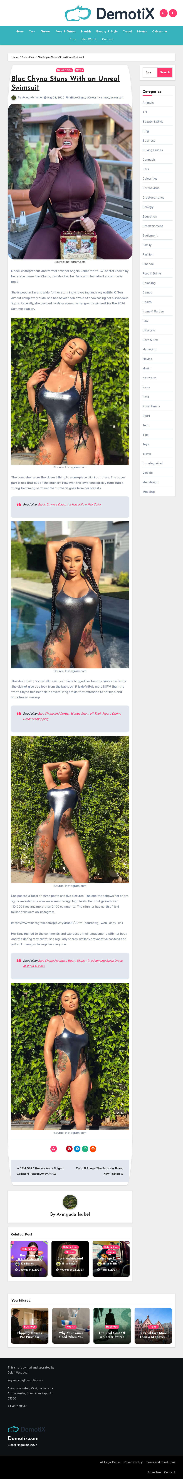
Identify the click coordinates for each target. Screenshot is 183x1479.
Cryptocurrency (153, 197)
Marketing (149, 349)
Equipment (150, 235)
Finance (148, 264)
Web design (150, 482)
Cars (73, 39)
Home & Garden (153, 311)
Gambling (149, 283)
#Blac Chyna (77, 97)
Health (86, 31)
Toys (146, 444)
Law (145, 321)
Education (150, 216)
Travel (127, 31)
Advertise (154, 1472)
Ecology (148, 207)
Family (147, 245)
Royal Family (151, 406)
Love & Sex (150, 340)
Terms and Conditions (160, 1462)
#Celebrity (93, 97)
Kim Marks (27, 1263)
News (79, 70)
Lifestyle (149, 330)
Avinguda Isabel (32, 97)
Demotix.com (23, 1438)
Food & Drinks (66, 31)
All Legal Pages (110, 1462)
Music (111, 1252)
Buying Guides (153, 150)
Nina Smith (69, 1263)
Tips (145, 435)
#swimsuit (116, 97)
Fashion (148, 254)
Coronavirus (151, 188)
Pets (146, 397)
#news (105, 97)
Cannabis (149, 159)
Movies (142, 31)
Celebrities (159, 31)
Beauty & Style (107, 31)
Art (145, 112)
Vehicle (147, 472)
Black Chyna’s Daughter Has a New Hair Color (69, 504)
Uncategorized (153, 463)
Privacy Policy (133, 1462)
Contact (108, 39)
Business (149, 140)
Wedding (149, 491)
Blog (146, 131)
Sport (146, 416)
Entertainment (153, 226)
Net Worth (89, 39)
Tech (32, 31)
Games (45, 31)
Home (20, 31)
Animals (148, 102)
